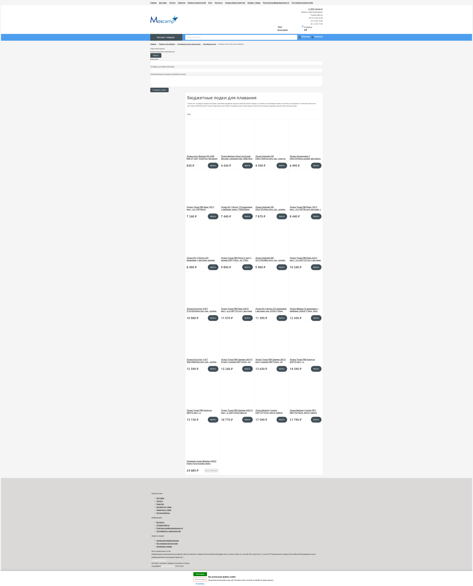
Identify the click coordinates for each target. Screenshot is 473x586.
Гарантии (181, 3)
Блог (210, 3)
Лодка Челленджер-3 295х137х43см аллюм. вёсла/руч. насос (305, 158)
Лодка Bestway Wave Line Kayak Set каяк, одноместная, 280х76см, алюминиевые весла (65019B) (237, 158)
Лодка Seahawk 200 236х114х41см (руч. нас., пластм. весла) (270, 158)
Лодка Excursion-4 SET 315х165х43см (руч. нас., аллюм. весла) (202, 311)
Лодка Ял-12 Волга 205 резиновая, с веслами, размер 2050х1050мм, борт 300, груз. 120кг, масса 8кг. (201, 261)
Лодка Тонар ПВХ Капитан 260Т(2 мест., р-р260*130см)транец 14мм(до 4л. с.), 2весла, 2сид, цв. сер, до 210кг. (305, 363)
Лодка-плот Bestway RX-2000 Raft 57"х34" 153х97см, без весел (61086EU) (202, 158)
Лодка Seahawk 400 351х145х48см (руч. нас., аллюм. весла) (270, 260)
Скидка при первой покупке (167, 541)
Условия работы (162, 525)
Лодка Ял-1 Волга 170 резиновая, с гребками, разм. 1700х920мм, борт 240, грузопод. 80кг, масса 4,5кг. (237, 210)
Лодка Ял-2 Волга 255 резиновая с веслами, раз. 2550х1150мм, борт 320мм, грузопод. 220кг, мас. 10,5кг (271, 312)
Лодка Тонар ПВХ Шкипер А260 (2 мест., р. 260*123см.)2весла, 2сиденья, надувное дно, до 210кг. (237, 414)
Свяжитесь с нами (163, 510)
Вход (280, 27)
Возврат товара (254, 3)
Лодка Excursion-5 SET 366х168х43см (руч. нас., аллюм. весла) (202, 361)
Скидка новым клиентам (235, 3)
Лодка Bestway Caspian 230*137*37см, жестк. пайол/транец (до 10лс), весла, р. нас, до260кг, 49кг (269, 414)
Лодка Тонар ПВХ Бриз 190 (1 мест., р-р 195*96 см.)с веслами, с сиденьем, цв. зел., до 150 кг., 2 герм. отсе (305, 210)
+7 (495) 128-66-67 (315, 9)
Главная (153, 3)
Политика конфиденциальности (276, 3)
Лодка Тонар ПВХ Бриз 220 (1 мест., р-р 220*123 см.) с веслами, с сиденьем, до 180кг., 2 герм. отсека (305, 261)
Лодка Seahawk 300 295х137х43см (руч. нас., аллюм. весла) (270, 209)
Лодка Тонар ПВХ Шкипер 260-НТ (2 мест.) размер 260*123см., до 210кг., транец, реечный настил (237, 361)
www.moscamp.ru (168, 566)
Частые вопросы (163, 513)
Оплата (172, 3)
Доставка (163, 3)
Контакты (219, 3)
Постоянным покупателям (302, 3)
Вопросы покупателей (197, 3)
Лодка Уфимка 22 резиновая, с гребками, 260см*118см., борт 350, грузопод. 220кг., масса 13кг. (305, 311)
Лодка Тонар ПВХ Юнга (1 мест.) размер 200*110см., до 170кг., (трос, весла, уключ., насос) (236, 260)
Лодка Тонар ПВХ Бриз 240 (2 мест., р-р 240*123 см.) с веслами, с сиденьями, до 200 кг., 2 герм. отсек (236, 312)
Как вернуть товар (163, 507)
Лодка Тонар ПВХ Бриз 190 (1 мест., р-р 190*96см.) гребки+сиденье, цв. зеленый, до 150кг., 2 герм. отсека (202, 210)
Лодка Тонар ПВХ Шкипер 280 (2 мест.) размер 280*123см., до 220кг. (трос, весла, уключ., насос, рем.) (271, 363)
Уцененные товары (164, 547)
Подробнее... (200, 583)
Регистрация (282, 30)
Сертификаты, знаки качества (168, 531)
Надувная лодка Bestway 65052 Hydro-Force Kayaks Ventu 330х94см (201, 463)
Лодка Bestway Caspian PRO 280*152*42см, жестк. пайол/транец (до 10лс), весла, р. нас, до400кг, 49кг (304, 414)
